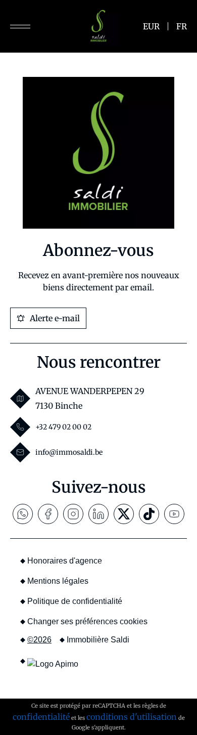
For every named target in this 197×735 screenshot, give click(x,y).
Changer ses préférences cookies (87, 621)
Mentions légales (57, 581)
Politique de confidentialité (74, 601)
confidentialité (41, 717)
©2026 (39, 639)
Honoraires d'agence (64, 560)
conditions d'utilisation (131, 717)
